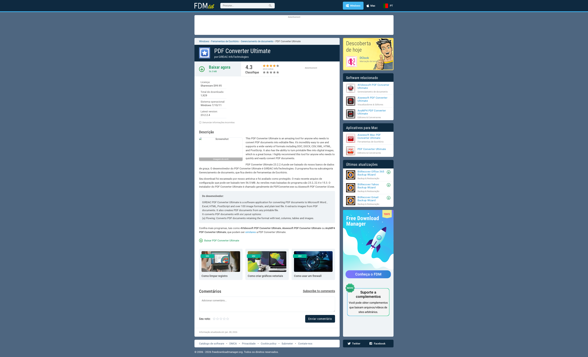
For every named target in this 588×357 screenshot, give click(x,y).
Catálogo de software (211, 343)
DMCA (233, 343)
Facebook (379, 343)
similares (250, 232)
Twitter (356, 343)
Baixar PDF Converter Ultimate (221, 240)
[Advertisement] (294, 25)
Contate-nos (305, 343)
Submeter (287, 343)
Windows (204, 41)
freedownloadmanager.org (227, 351)
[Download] (388, 172)
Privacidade (249, 343)
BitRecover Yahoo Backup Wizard (368, 186)
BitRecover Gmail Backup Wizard (368, 199)
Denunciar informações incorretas (218, 122)
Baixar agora (219, 67)
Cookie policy (268, 343)
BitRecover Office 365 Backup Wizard (371, 173)
